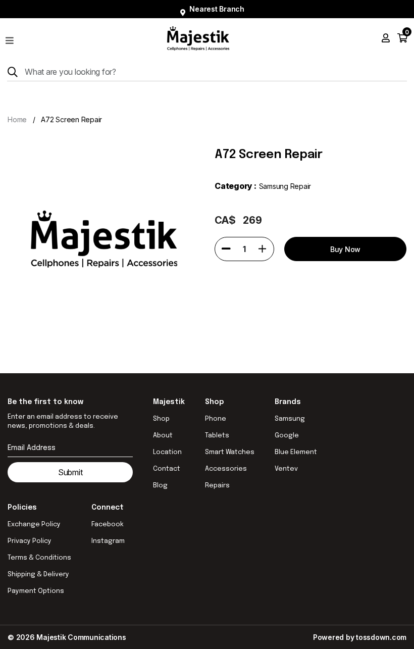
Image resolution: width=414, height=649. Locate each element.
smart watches (229, 452)
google (287, 435)
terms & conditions (39, 558)
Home (17, 119)
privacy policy (29, 541)
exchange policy (34, 524)
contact (166, 469)
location (167, 452)
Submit (70, 472)
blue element (296, 452)
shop (161, 419)
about (163, 435)
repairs (217, 485)
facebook (107, 524)
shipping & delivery (38, 574)
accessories (226, 469)
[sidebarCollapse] (9, 38)
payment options (36, 591)
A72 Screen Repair (71, 119)
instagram (108, 541)
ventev (286, 469)
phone (215, 419)
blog (160, 485)
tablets (217, 435)
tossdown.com (381, 637)
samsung (290, 419)
